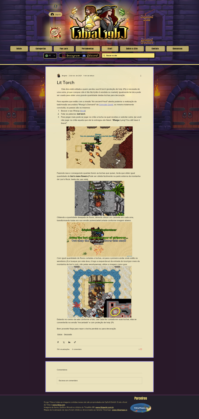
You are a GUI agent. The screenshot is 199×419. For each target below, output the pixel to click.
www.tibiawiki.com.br (104, 407)
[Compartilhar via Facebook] (58, 342)
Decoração (68, 334)
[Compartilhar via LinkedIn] (69, 342)
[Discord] (84, 55)
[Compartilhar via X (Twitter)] (64, 342)
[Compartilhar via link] (75, 342)
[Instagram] (63, 55)
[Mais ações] (140, 75)
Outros (59, 334)
